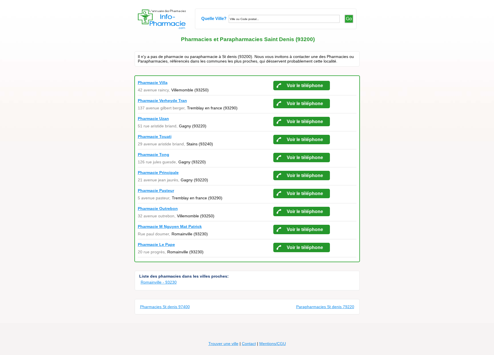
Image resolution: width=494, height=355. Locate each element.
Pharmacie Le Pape (156, 244)
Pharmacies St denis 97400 (165, 306)
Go (349, 18)
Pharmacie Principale (158, 172)
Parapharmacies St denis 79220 (325, 306)
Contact (249, 343)
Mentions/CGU (272, 343)
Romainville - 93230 (159, 282)
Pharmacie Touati (155, 136)
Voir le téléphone (305, 85)
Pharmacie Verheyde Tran (162, 100)
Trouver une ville (223, 343)
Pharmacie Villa (153, 82)
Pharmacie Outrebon (158, 208)
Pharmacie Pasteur (156, 190)
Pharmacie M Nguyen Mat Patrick (170, 226)
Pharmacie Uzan (153, 118)
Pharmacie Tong (153, 154)
